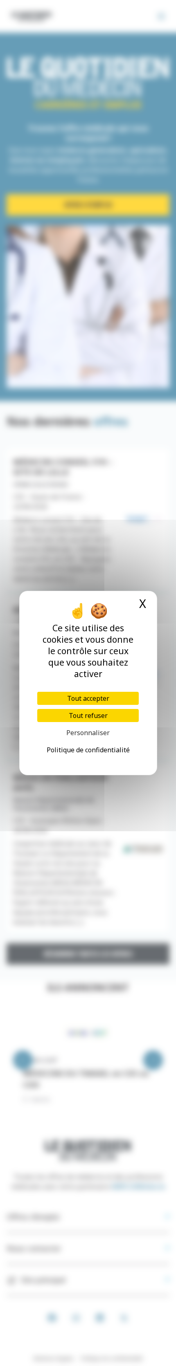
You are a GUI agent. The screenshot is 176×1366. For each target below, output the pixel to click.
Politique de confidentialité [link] (88, 749)
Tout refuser (88, 715)
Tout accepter (88, 698)
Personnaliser (88, 732)
